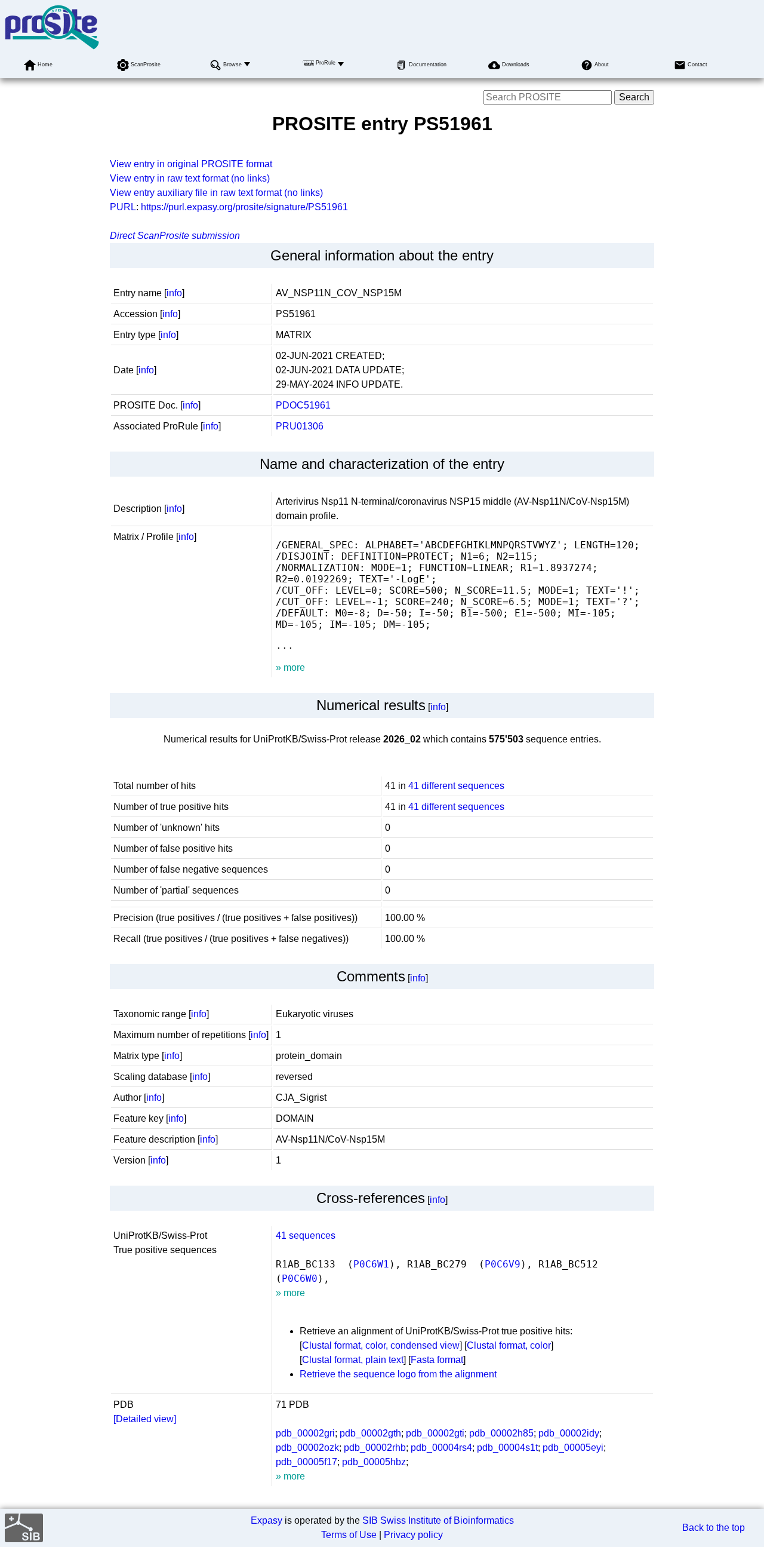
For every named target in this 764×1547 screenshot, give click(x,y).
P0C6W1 (371, 1264)
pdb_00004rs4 (441, 1447)
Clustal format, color (509, 1345)
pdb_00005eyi (573, 1447)
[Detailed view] (144, 1419)
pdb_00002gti (435, 1433)
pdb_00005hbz (374, 1462)
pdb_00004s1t (507, 1447)
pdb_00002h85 (501, 1433)
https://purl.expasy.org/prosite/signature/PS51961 (244, 207)
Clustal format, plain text (352, 1360)
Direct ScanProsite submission (175, 236)
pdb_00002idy (568, 1433)
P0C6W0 (300, 1278)
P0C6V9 (502, 1264)
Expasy (266, 1520)
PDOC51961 (303, 405)
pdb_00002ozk (307, 1447)
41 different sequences (456, 786)
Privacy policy (413, 1535)
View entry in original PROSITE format (191, 164)
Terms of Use (349, 1535)
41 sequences (305, 1235)
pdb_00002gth (370, 1433)
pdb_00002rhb (375, 1447)
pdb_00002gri (305, 1433)
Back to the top (713, 1528)
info (174, 293)
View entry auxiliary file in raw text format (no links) (216, 193)
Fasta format (437, 1360)
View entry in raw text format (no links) (190, 178)
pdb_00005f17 (306, 1462)
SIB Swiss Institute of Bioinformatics (438, 1520)
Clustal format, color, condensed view (381, 1345)
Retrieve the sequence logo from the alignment (398, 1374)
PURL (123, 207)
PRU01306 (300, 426)
